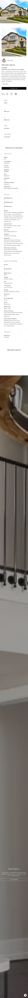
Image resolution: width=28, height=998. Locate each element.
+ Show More (5, 84)
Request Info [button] (14, 88)
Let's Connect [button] (14, 879)
